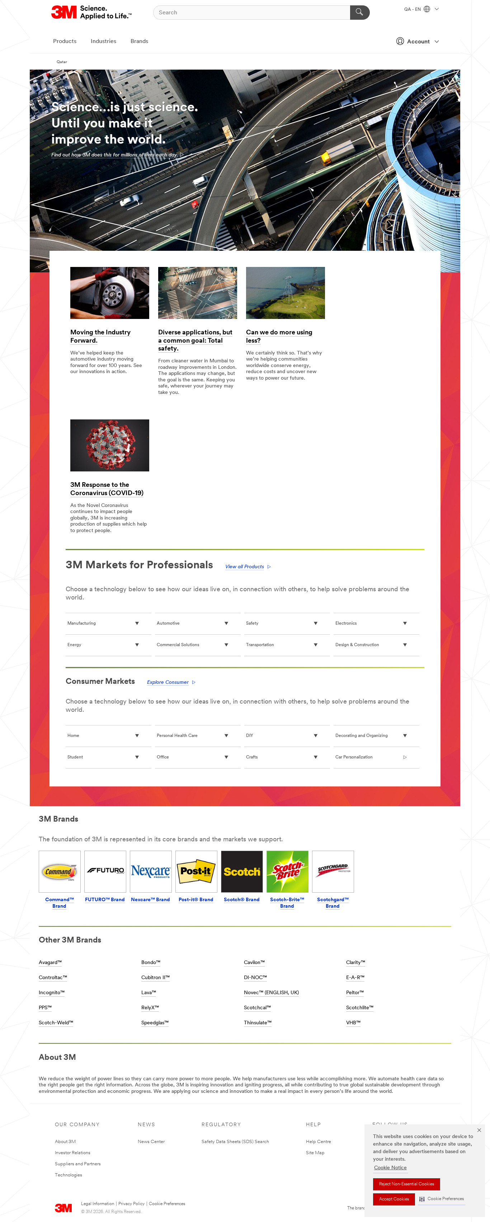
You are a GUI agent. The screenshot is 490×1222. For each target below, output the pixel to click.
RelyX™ (150, 1008)
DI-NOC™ (255, 978)
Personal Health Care (177, 736)
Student (75, 757)
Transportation (260, 645)
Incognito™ (52, 993)
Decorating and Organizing (361, 736)
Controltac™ (53, 978)
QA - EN (413, 10)
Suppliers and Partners (78, 1164)
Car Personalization (354, 757)
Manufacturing (81, 623)
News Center (151, 1141)
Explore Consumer (168, 682)
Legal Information (97, 1204)
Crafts (252, 757)
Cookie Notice (390, 1168)
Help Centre (318, 1141)
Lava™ (148, 993)
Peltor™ (355, 993)
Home (73, 736)
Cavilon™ (254, 962)
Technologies (68, 1175)
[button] (441, 1199)
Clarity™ (355, 962)
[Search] (360, 12)
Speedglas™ (155, 1023)
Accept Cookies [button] (394, 1199)
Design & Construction (357, 645)
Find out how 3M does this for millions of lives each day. (114, 155)
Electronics (346, 623)
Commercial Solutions (178, 645)
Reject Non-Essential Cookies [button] (406, 1184)
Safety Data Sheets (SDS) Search (235, 1141)
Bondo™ (150, 962)
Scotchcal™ (257, 1008)
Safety (252, 623)
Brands (139, 41)
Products (64, 41)
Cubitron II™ (155, 978)
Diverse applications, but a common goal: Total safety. (195, 341)
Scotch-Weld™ (56, 1023)
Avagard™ (50, 962)
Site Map (315, 1153)
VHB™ (353, 1023)
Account (418, 42)
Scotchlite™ (359, 1008)
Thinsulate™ (258, 1023)
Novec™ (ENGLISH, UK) (271, 993)
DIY (249, 736)
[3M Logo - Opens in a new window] (92, 12)
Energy (74, 645)
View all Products (244, 567)
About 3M (65, 1141)
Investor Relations (72, 1153)
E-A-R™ (355, 978)
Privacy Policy (131, 1204)
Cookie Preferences (167, 1204)
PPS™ (45, 1008)
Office (163, 757)
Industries (103, 41)
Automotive (168, 623)
